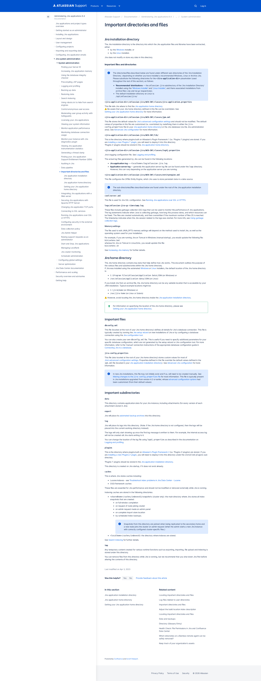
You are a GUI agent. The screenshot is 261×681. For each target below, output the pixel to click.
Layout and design (64, 38)
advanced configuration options (182, 379)
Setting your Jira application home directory (124, 112)
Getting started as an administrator (71, 30)
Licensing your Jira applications (75, 120)
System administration (68, 63)
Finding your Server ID (71, 67)
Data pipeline (67, 167)
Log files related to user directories (174, 600)
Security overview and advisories (70, 276)
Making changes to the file (137, 376)
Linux (118, 53)
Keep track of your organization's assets (176, 643)
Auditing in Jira (67, 163)
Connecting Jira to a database (118, 347)
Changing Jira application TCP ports (77, 207)
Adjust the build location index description (177, 609)
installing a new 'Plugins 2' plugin (122, 455)
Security (185, 673)
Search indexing (68, 98)
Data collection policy (70, 229)
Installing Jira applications (67, 34)
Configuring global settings (70, 260)
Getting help (61, 280)
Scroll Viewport (132, 659)
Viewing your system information (75, 124)
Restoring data (67, 94)
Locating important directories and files (176, 595)
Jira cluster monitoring (71, 252)
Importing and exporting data (69, 50)
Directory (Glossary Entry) (170, 623)
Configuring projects (65, 46)
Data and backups (167, 619)
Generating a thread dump (72, 152)
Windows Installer (140, 88)
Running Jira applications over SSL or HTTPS (166, 200)
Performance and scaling (67, 272)
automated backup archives (132, 415)
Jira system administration (68, 59)
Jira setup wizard (141, 332)
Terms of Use (173, 673)
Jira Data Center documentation (70, 268)
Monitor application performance (75, 128)
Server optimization (67, 264)
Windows (120, 50)
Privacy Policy (157, 673)
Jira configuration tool (133, 335)
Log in (203, 6)
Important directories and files (75, 171)
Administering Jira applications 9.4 (69, 16)
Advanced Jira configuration (126, 129)
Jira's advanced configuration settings (154, 121)
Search (195, 6)
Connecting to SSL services (73, 211)
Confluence (118, 659)
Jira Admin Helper (69, 233)
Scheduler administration (72, 256)
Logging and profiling (70, 86)
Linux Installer (159, 88)
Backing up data (68, 90)
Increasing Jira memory (119, 250)
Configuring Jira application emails (71, 55)
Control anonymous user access (75, 109)
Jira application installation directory (175, 297)
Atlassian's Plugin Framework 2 (155, 452)
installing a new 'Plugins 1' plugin (122, 142)
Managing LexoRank (70, 248)
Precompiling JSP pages (72, 82)
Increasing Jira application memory (76, 71)
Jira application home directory (77, 182)
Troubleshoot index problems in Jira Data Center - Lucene (155, 480)
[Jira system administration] (176, 16)
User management (64, 42)
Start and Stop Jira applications (75, 243)
